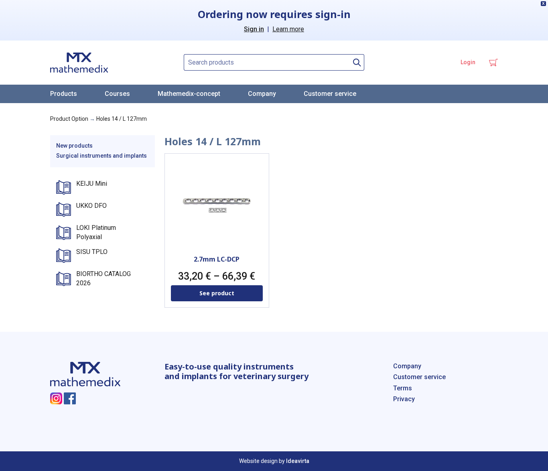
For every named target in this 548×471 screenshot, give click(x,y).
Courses (117, 93)
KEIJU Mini (91, 183)
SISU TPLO (92, 252)
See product (216, 293)
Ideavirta (297, 461)
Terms (402, 388)
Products (63, 93)
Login (468, 62)
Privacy (404, 399)
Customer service (330, 93)
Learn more (288, 29)
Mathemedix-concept (189, 93)
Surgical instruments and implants (101, 155)
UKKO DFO (91, 205)
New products (74, 145)
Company (262, 93)
